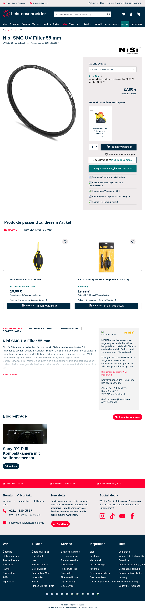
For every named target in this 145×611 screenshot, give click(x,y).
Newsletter (8, 564)
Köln (34, 560)
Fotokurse (110, 3)
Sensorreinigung (69, 556)
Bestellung (124, 560)
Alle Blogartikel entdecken (127, 417)
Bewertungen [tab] (12, 331)
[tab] (12, 328)
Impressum (8, 581)
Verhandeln (124, 552)
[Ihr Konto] (131, 14)
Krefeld (35, 581)
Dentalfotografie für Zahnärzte (105, 581)
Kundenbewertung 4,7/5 (110, 483)
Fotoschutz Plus (69, 569)
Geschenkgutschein (100, 573)
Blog (102, 3)
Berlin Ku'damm (40, 564)
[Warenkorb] (138, 14)
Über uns (137, 3)
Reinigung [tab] (10, 230)
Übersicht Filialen (41, 552)
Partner (6, 569)
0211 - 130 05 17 (20, 510)
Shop (4, 30)
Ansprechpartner (11, 560)
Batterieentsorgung (128, 581)
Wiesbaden (37, 577)
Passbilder (66, 573)
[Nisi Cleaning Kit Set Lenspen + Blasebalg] (106, 256)
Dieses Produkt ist (112, 160)
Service (128, 3)
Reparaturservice (69, 560)
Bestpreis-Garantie (40, 3)
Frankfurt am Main (41, 573)
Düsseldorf (37, 556)
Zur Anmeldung (60, 524)
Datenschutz (9, 573)
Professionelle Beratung (15, 3)
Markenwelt (93, 3)
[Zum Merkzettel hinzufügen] (65, 241)
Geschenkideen (98, 577)
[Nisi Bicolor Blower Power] (38, 256)
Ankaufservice (68, 564)
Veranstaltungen (98, 564)
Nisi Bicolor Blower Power (26, 279)
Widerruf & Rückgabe (129, 586)
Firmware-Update (69, 577)
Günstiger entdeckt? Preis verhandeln (112, 168)
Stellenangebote (11, 556)
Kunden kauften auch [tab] (38, 230)
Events (119, 3)
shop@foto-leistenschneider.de (26, 522)
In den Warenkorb (121, 146)
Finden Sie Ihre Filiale (43, 586)
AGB (5, 577)
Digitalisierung (68, 581)
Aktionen (94, 569)
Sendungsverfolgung (129, 569)
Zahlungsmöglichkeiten (130, 573)
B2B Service (67, 586)
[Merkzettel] (123, 14)
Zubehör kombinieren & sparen (107, 102)
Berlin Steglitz (39, 569)
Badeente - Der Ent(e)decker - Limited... (100, 131)
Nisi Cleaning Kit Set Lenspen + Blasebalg (103, 279)
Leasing (123, 577)
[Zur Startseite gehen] (24, 13)
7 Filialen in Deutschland (64, 483)
